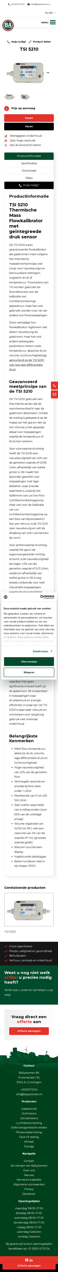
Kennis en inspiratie (29, 1179)
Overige (29, 1146)
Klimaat (29, 1141)
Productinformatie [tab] (29, 156)
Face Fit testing (29, 1137)
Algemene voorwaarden (29, 1184)
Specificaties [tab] (29, 163)
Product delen (41, 41)
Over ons (29, 1170)
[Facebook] (27, 1260)
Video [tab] (29, 178)
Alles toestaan (29, 661)
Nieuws (29, 1175)
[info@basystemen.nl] (54, 394)
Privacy (29, 1189)
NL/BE (49, 12)
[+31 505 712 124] (54, 386)
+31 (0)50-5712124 (38, 1248)
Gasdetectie (29, 1108)
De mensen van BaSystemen (29, 1165)
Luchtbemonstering (29, 1123)
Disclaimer (29, 1193)
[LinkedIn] (31, 1260)
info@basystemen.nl (40, 4)
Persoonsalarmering (29, 1132)
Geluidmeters (29, 1118)
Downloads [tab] (29, 170)
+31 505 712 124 (17, 4)
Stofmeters (29, 1113)
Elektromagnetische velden (29, 1127)
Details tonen (40, 651)
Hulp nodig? (19, 41)
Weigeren (29, 672)
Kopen (29, 117)
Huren (29, 126)
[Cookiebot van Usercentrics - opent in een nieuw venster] (41, 597)
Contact (29, 1161)
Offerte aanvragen (29, 1265)
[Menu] (48, 22)
